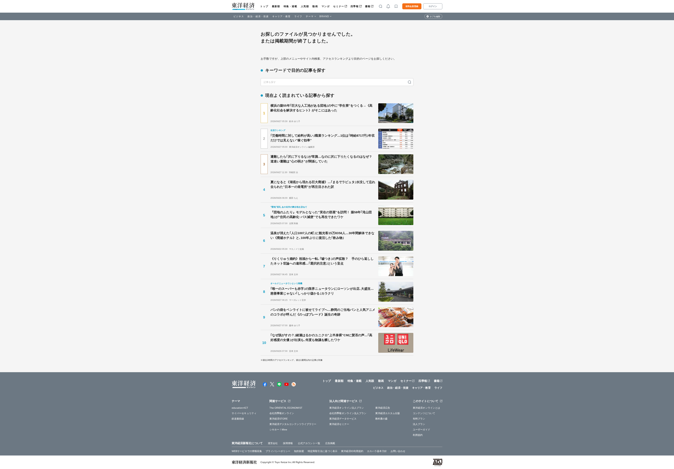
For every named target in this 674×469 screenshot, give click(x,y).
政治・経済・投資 (258, 16)
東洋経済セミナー (339, 424)
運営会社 (273, 443)
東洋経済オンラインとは (426, 407)
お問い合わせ (398, 451)
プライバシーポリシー (278, 451)
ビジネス (238, 16)
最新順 (276, 6)
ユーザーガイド (421, 429)
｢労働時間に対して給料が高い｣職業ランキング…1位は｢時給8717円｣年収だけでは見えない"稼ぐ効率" (322, 138)
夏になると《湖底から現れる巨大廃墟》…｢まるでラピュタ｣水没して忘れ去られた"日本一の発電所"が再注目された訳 (322, 184)
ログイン (433, 6)
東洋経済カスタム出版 (387, 413)
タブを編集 (435, 16)
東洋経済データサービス (342, 418)
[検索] (409, 82)
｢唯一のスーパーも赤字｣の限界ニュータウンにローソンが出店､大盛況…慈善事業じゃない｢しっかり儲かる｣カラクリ (322, 291)
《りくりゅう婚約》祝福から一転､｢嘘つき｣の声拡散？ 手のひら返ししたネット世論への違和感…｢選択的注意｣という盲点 (322, 261)
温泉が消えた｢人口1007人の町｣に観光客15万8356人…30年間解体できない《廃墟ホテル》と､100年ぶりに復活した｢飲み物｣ (322, 235)
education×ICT (240, 407)
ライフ (298, 16)
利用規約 (418, 435)
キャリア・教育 (281, 16)
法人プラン (419, 424)
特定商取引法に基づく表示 (322, 451)
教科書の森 (381, 418)
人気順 (305, 6)
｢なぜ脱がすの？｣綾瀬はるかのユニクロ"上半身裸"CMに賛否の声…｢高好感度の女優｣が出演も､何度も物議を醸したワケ (321, 337)
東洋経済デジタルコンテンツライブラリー (292, 424)
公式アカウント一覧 (309, 443)
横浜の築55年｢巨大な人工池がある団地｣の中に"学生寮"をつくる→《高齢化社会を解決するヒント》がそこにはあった (321, 108)
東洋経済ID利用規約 (352, 451)
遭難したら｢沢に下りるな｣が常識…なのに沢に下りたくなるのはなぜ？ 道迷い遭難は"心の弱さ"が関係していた (321, 159)
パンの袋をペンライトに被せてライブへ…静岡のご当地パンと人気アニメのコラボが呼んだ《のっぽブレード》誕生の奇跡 (322, 312)
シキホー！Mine (278, 429)
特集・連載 (290, 6)
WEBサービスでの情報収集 (247, 451)
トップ (264, 6)
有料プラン (419, 418)
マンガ (326, 6)
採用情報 (288, 443)
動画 (315, 6)
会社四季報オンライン (281, 413)
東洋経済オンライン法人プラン (346, 407)
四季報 (355, 6)
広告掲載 (330, 443)
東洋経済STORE (278, 418)
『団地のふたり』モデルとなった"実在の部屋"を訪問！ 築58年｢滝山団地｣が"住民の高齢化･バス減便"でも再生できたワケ (321, 214)
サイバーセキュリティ (244, 413)
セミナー (338, 6)
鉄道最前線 (238, 418)
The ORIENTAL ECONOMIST (285, 407)
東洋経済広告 (382, 407)
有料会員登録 (411, 6)
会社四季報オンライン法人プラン (347, 413)
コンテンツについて (424, 413)
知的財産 (299, 451)
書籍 (368, 6)
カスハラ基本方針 (377, 451)
